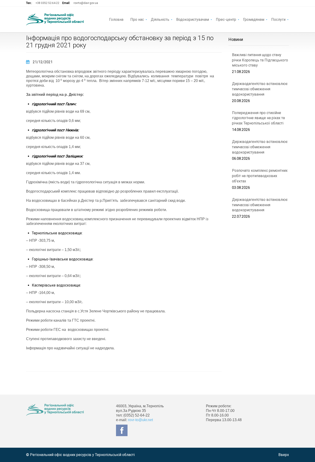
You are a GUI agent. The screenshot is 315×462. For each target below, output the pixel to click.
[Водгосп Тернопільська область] (55, 19)
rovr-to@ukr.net (140, 420)
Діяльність (160, 19)
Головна (116, 19)
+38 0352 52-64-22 (47, 3)
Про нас (137, 19)
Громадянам (253, 19)
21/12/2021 (42, 62)
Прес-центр (226, 19)
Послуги (278, 19)
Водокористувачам (192, 19)
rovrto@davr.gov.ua (86, 3)
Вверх (283, 455)
